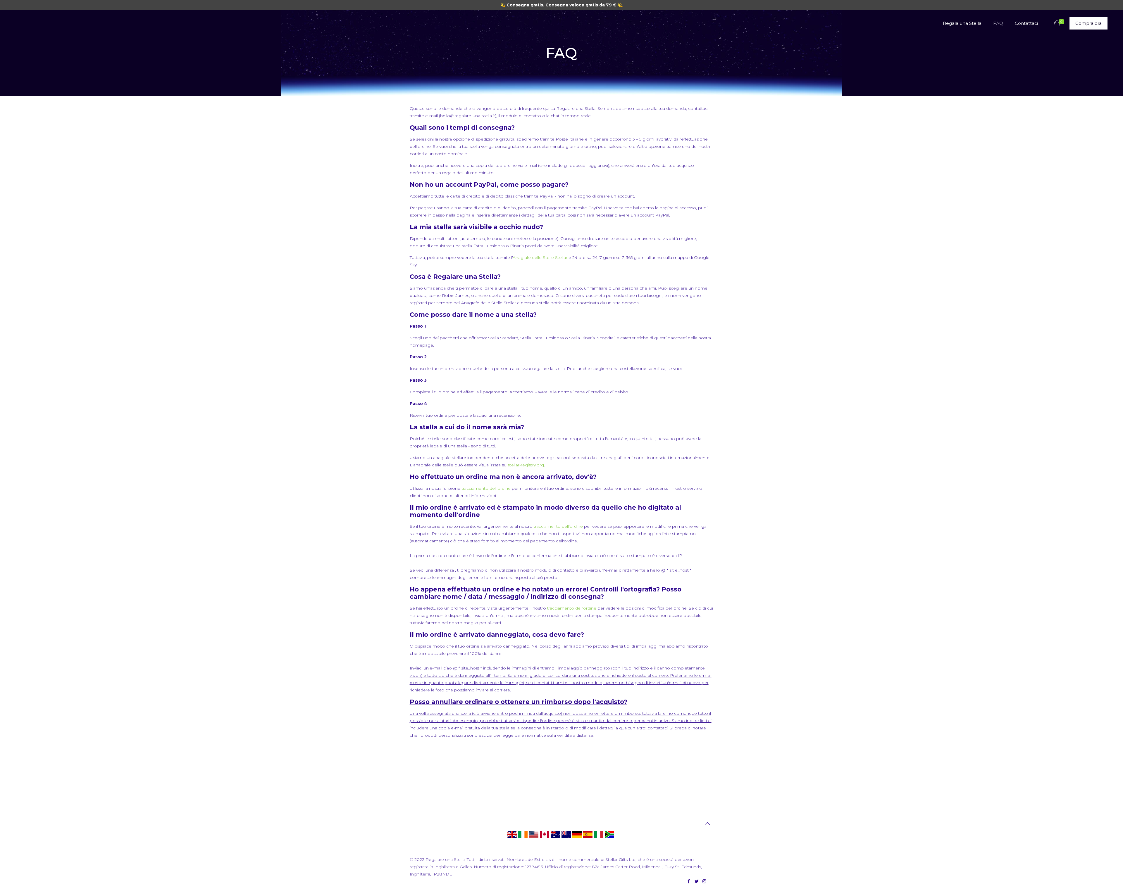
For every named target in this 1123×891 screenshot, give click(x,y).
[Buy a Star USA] (533, 837)
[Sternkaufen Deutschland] (577, 837)
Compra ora (1088, 23)
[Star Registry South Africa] (609, 837)
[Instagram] (704, 881)
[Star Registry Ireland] (523, 837)
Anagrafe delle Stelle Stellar (540, 257)
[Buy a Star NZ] (566, 837)
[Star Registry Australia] (555, 837)
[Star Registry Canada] (544, 837)
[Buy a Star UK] (512, 837)
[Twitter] (696, 881)
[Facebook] (688, 881)
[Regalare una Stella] (598, 837)
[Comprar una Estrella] (587, 837)
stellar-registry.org (526, 465)
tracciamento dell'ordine (486, 488)
